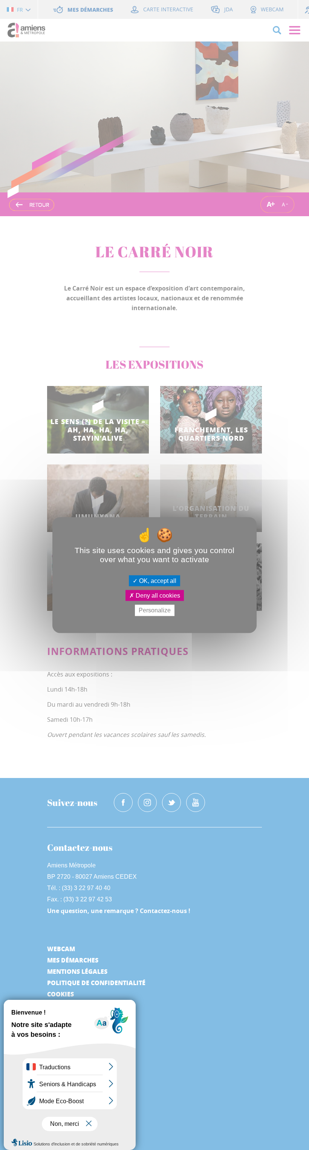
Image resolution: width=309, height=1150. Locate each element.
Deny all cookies (157, 595)
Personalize (155, 610)
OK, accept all (157, 581)
